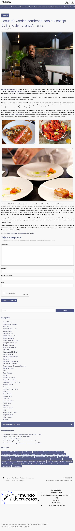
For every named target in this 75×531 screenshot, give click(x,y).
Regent (53, 464)
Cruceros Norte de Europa (31, 459)
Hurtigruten (6, 359)
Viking (5, 410)
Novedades (69, 461)
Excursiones (11, 461)
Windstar (6, 419)
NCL (49, 461)
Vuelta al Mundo (6, 466)
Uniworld (6, 405)
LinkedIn (7, 480)
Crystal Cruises (8, 333)
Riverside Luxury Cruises (11, 382)
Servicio (56, 500)
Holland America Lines (10, 356)
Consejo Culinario (16, 91)
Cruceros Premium (12, 233)
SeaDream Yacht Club (10, 389)
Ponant (5, 375)
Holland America (29, 233)
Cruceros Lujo (5, 459)
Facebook (15, 478)
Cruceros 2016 (6, 454)
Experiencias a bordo (21, 461)
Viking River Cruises (10, 412)
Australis (6, 326)
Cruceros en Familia (28, 456)
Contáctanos (56, 503)
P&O (4, 370)
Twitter (22, 478)
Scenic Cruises (8, 384)
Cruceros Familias (51, 456)
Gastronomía (21, 233)
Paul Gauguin (7, 373)
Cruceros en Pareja (40, 456)
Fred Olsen (6, 350)
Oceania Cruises (8, 368)
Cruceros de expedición (59, 454)
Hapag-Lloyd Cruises (10, 352)
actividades (5, 451)
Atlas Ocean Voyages (10, 324)
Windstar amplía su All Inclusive (12, 438)
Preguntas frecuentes (57, 505)
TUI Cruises (7, 403)
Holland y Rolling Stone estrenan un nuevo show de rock (19, 441)
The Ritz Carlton (8, 401)
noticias (62, 461)
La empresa (56, 490)
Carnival (45, 451)
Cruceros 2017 (15, 454)
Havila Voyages (8, 354)
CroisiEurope (7, 331)
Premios (36, 464)
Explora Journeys (9, 345)
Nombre (4, 268)
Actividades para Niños (16, 451)
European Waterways (10, 343)
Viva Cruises (7, 417)
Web (2, 282)
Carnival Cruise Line (10, 329)
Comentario (5, 244)
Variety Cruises (8, 408)
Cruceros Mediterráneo (17, 459)
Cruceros (51, 451)
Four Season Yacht (9, 347)
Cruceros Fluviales (63, 456)
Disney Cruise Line (9, 336)
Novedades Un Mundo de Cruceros (14, 366)
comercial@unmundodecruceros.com (58, 480)
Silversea (6, 391)
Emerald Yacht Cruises (10, 340)
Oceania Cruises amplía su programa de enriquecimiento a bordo (22, 434)
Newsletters (55, 461)
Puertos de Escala (9, 377)
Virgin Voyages (8, 415)
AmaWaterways (8, 322)
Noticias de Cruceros (10, 363)
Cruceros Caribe (35, 454)
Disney (4, 461)
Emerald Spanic (8, 338)
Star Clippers (7, 396)
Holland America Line (8, 89)
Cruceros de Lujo (6, 456)
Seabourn (6, 387)
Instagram (30, 478)
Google (21, 480)
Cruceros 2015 (59, 451)
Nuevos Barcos (6, 464)
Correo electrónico (7, 275)
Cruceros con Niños (46, 454)
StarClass (6, 398)
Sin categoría (7, 394)
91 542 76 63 (67, 478)
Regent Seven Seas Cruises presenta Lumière (16, 436)
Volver (6, 15)
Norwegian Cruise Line (10, 361)
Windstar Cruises (17, 466)
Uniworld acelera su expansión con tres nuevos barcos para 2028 (22, 443)
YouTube (14, 480)
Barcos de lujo (37, 451)
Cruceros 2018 (25, 454)
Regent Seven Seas (9, 380)
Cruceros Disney (17, 456)
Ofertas (24, 464)
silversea (66, 464)
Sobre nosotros (56, 493)
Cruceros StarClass (56, 459)
